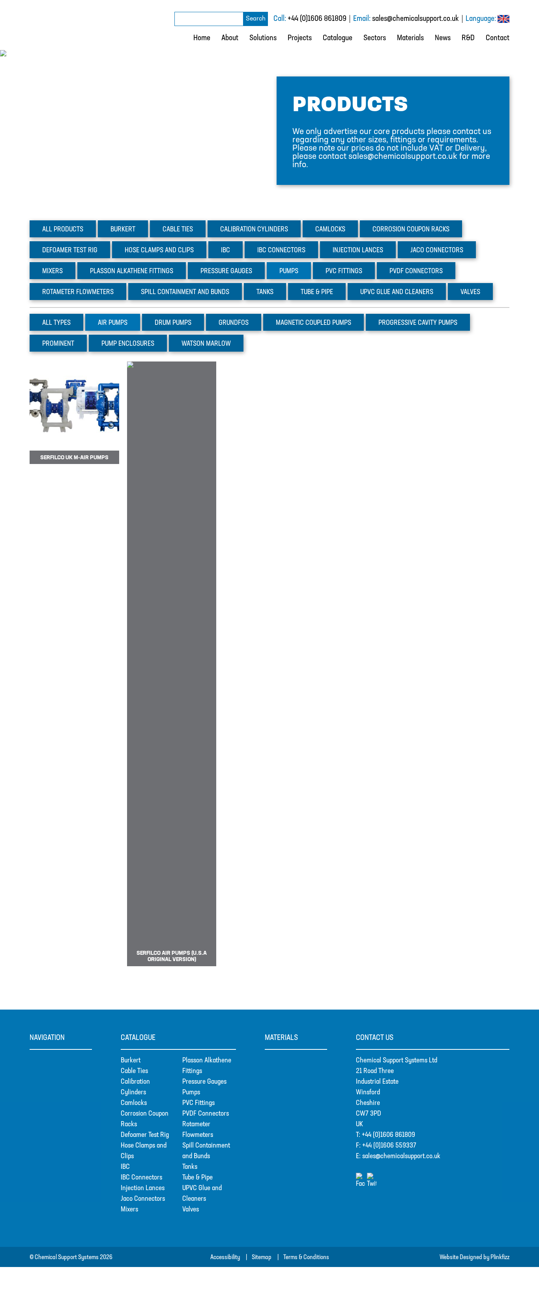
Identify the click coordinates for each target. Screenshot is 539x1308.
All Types (56, 323)
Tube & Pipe (197, 1177)
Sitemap (261, 1257)
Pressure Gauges (204, 1082)
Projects (300, 38)
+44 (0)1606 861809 (317, 19)
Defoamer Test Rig (145, 1135)
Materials (410, 38)
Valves (470, 292)
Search (256, 19)
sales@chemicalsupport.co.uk (415, 19)
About (229, 38)
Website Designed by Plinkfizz (474, 1257)
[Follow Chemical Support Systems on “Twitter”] (371, 1184)
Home (201, 38)
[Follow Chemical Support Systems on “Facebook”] (361, 1184)
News (443, 38)
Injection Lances (143, 1188)
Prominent (58, 344)
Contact (497, 38)
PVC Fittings (198, 1103)
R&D (468, 38)
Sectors (374, 38)
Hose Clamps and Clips (159, 250)
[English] (503, 21)
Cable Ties (134, 1071)
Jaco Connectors (143, 1199)
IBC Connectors (141, 1177)
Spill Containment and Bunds (185, 292)
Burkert (122, 229)
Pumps (288, 271)
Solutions (263, 38)
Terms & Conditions (306, 1257)
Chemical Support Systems (60, 25)
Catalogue (337, 38)
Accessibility (225, 1257)
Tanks (264, 292)
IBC (225, 250)
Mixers (52, 271)
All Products (62, 229)
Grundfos (234, 323)
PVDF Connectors (205, 1114)
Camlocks (330, 229)
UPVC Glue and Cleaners (396, 292)
